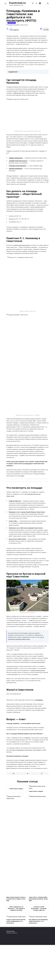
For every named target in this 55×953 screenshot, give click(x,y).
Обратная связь (10, 931)
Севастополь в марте (16, 788)
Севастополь (12, 22)
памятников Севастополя (21, 245)
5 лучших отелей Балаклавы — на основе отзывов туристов (38, 908)
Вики (22, 476)
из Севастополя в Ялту (38, 662)
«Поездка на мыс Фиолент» (17, 166)
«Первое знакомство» (16, 158)
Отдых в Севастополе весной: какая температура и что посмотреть (15, 921)
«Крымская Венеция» (15, 168)
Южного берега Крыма (38, 670)
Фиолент (27, 738)
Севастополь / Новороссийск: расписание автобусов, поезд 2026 (38, 898)
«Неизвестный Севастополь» (18, 161)
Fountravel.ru (17, 2)
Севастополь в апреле (36, 791)
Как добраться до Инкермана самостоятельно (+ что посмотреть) (38, 921)
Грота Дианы (37, 750)
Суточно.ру (39, 700)
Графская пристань (19, 93)
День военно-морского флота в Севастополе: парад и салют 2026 (16, 898)
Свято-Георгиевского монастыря (22, 750)
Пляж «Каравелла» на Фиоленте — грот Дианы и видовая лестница (16, 908)
